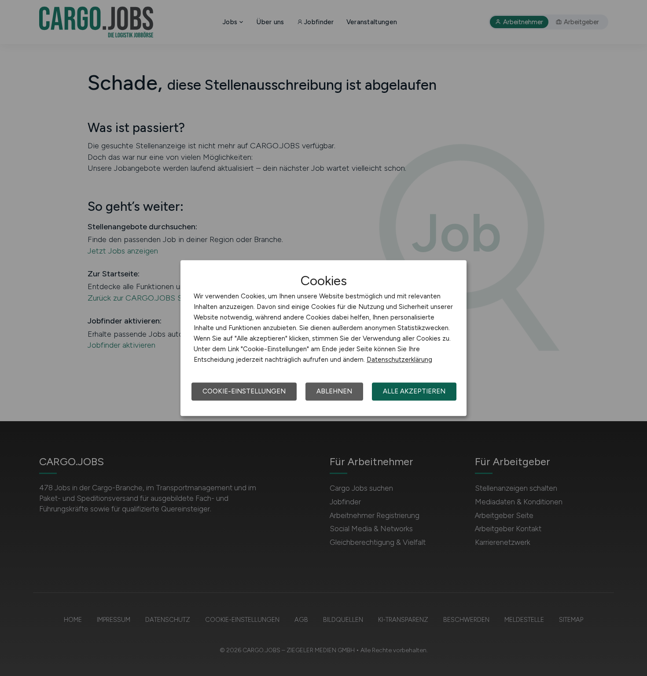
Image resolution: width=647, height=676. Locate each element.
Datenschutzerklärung (399, 360)
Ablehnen (334, 391)
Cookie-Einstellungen (244, 391)
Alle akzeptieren (414, 391)
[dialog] (323, 338)
